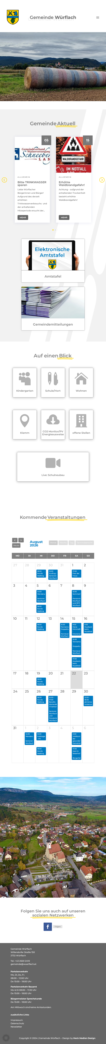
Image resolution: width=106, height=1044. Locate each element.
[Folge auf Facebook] (48, 927)
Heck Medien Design (84, 1038)
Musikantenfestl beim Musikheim (91, 629)
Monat (53, 542)
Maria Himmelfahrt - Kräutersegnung (79, 630)
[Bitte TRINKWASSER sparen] (32, 155)
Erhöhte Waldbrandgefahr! (72, 184)
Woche (63, 542)
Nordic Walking (40, 574)
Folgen (58, 926)
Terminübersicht (85, 542)
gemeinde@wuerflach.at (23, 964)
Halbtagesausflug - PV (44, 737)
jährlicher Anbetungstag (90, 703)
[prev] (15, 540)
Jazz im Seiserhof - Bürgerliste (77, 754)
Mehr (23, 217)
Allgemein (24, 177)
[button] (101, 180)
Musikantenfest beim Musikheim (79, 663)
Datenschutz (17, 1023)
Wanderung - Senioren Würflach (42, 597)
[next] (21, 540)
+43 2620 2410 (22, 961)
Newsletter (16, 1026)
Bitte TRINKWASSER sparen (32, 184)
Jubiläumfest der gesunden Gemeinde (78, 739)
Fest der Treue (76, 574)
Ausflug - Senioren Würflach (53, 575)
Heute (16, 545)
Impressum (17, 1020)
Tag (71, 542)
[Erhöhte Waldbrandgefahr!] (73, 155)
